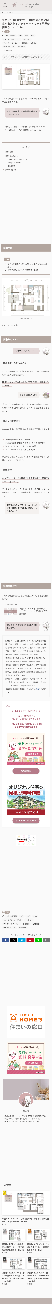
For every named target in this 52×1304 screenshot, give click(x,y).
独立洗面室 (21, 46)
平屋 (7, 32)
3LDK (32, 36)
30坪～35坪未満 (11, 36)
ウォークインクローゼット (11, 39)
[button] (5, 940)
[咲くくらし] (26, 5)
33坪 (20, 36)
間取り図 (9, 152)
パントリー (26, 39)
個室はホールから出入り (18, 159)
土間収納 (33, 43)
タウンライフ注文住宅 (26, 820)
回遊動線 (25, 43)
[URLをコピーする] (46, 940)
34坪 (26, 36)
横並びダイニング (9, 46)
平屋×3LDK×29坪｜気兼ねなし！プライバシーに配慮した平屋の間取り (33, 611)
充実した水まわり (15, 162)
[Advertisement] (26, 209)
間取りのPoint (11, 156)
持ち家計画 (26, 770)
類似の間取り (11, 169)
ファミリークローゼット (11, 43)
